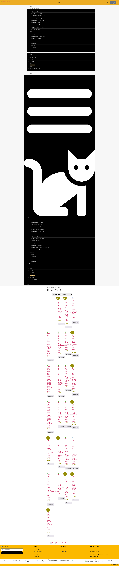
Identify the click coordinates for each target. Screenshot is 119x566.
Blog (31, 73)
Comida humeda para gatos (38, 243)
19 (62, 542)
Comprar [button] (61, 324)
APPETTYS (32, 54)
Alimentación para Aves (37, 13)
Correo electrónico (6, 547)
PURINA (31, 63)
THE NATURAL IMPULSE (35, 68)
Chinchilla (34, 47)
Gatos (31, 31)
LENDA (31, 59)
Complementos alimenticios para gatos (40, 36)
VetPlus (31, 70)
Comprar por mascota (34, 8)
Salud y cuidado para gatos (38, 38)
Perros (31, 17)
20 (65, 542)
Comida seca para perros (37, 22)
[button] (59, 145)
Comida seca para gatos (37, 34)
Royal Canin (32, 275)
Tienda (31, 72)
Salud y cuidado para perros (38, 24)
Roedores (32, 41)
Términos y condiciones (39, 549)
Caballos (31, 40)
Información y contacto (65, 549)
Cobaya (34, 50)
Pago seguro (36, 556)
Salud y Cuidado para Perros (38, 27)
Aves (31, 10)
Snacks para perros (36, 29)
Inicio (31, 6)
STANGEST (32, 66)
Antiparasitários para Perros (38, 18)
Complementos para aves (37, 11)
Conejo (33, 259)
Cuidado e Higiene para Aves (38, 15)
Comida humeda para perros (38, 20)
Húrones (34, 45)
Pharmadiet (32, 61)
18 (60, 542)
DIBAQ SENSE (33, 57)
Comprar (68, 354)
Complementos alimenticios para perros (40, 25)
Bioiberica (32, 56)
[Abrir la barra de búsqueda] (59, 2)
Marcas (31, 52)
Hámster (34, 43)
